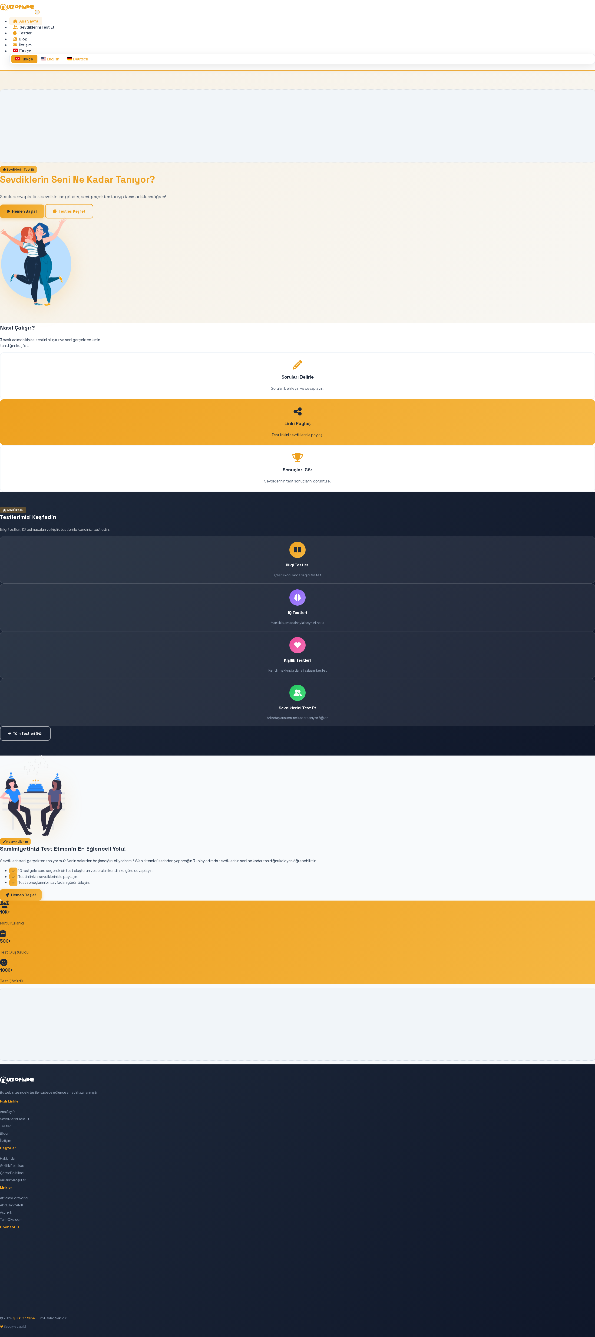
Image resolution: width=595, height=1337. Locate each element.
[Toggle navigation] (37, 12)
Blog (22, 38)
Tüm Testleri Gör (28, 733)
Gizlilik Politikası (12, 1165)
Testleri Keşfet (72, 211)
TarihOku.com (11, 1219)
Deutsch (80, 58)
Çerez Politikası (12, 1173)
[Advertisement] (143, 125)
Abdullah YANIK (11, 1205)
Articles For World (14, 1198)
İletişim (25, 44)
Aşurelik (6, 1212)
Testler (25, 32)
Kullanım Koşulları (13, 1180)
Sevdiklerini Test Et (36, 27)
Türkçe (27, 58)
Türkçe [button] (24, 50)
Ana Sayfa (28, 21)
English (53, 58)
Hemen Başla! (24, 211)
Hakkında (7, 1158)
